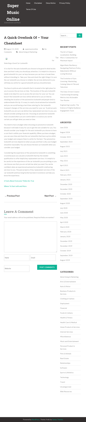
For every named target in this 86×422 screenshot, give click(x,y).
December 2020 (66, 184)
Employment (64, 303)
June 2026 (64, 127)
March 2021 (64, 170)
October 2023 (65, 137)
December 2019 (66, 241)
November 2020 (66, 189)
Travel (62, 382)
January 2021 (65, 180)
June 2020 (64, 213)
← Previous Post (12, 196)
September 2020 (66, 199)
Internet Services (66, 332)
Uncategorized (65, 387)
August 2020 (65, 203)
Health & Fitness (66, 318)
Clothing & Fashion (67, 299)
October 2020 (65, 194)
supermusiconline (31, 49)
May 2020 (64, 218)
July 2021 (63, 151)
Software (63, 368)
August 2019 (65, 260)
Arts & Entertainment (68, 282)
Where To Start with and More (15, 186)
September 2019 (66, 255)
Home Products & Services (70, 327)
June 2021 (64, 156)
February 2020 (65, 232)
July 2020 (63, 208)
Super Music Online (12, 12)
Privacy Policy (64, 3)
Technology (64, 377)
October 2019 (65, 251)
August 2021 (65, 146)
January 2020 (65, 236)
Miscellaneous (65, 337)
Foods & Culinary (66, 313)
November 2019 (66, 246)
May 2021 (64, 161)
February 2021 (65, 175)
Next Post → (50, 196)
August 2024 (65, 132)
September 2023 (66, 142)
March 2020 (64, 227)
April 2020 (64, 222)
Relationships (65, 363)
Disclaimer (38, 3)
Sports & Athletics (67, 373)
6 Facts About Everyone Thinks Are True (19, 181)
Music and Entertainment (69, 341)
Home (28, 3)
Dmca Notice (51, 3)
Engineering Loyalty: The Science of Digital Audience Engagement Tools (70, 108)
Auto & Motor (65, 286)
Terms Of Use (31, 9)
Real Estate (64, 358)
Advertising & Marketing (28, 52)
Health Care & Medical (68, 322)
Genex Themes (57, 419)
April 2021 (64, 165)
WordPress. (36, 419)
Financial (63, 308)
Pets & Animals (65, 354)
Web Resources (66, 391)
